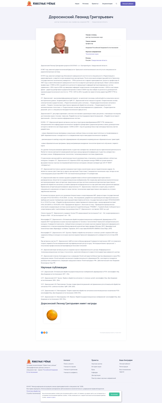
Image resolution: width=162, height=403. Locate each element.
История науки (96, 367)
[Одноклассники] (44, 333)
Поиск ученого (68, 364)
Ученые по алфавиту (70, 372)
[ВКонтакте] (42, 333)
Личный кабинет (128, 4)
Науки (77, 4)
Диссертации (96, 375)
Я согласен (114, 394)
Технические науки (92, 54)
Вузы (93, 370)
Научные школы (97, 364)
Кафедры (95, 372)
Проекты (95, 4)
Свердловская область (99, 60)
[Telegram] (47, 333)
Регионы (86, 4)
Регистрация (123, 367)
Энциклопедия (107, 4)
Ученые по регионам (70, 370)
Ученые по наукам (70, 367)
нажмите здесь (51, 397)
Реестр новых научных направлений (104, 378)
